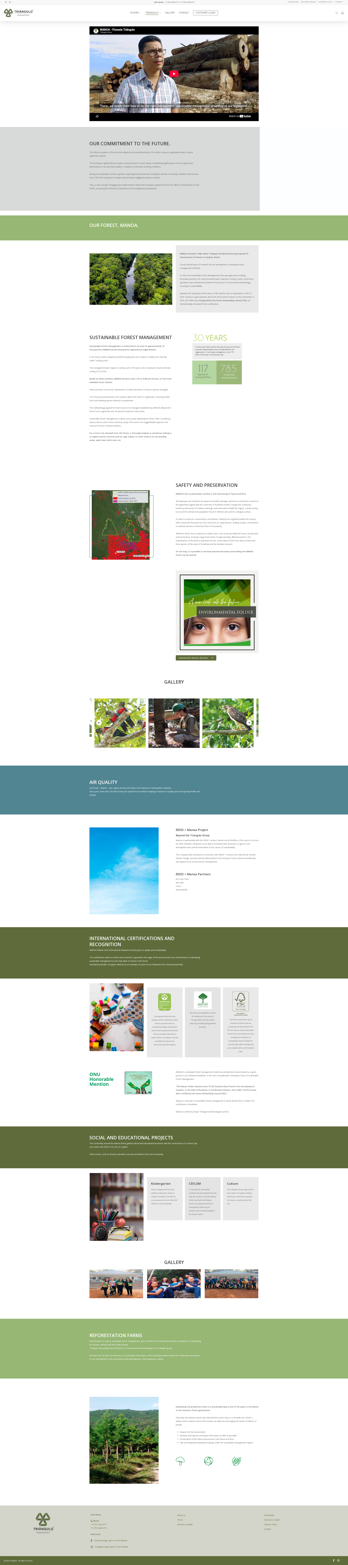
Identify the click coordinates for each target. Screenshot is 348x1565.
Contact (267, 1529)
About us (181, 1515)
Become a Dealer (185, 1524)
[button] (196, 658)
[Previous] (99, 722)
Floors (180, 1520)
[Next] (249, 722)
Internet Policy (270, 1524)
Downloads (269, 1515)
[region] (174, 723)
